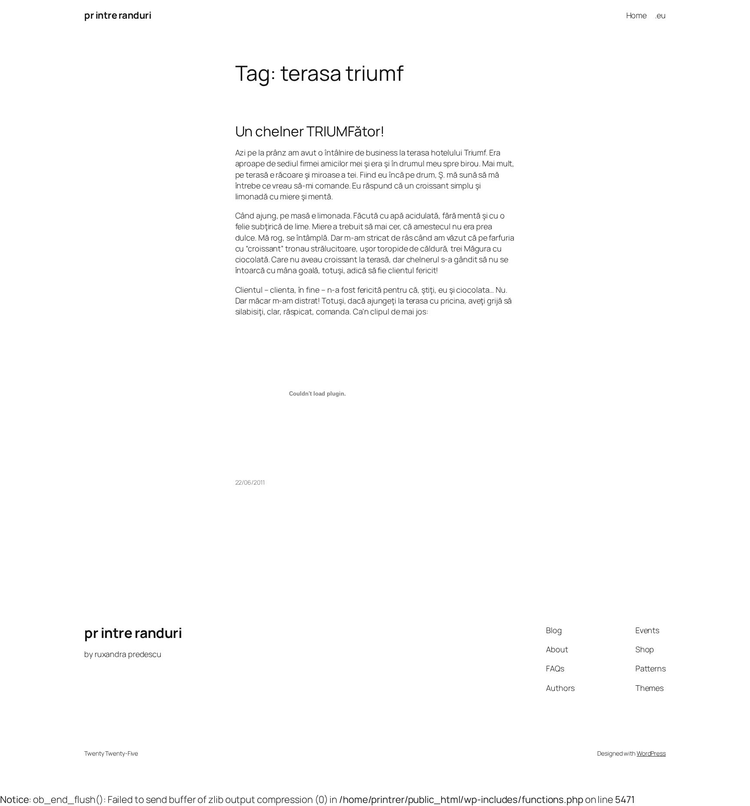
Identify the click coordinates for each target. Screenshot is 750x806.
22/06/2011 (250, 482)
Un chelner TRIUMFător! (310, 131)
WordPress (651, 753)
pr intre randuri (117, 15)
